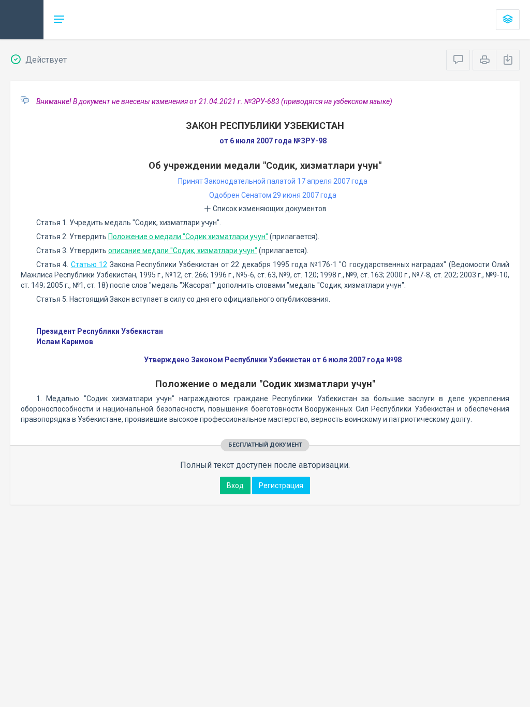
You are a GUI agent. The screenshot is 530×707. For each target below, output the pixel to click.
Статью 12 (89, 264)
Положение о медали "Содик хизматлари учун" (188, 236)
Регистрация (281, 485)
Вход (235, 485)
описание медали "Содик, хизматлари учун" (182, 250)
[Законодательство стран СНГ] (21, 19)
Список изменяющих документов (269, 208)
